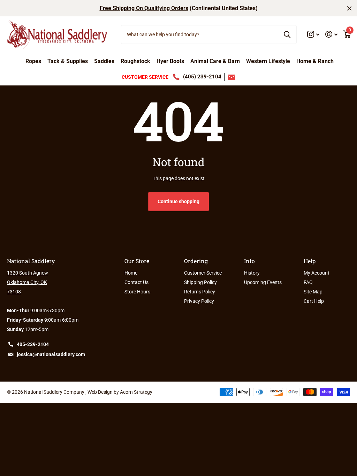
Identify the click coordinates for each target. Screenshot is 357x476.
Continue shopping (178, 201)
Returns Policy (199, 291)
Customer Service (203, 273)
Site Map (313, 291)
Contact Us (136, 282)
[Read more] (313, 34)
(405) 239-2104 (202, 77)
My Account (316, 273)
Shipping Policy (200, 282)
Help (310, 260)
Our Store (136, 260)
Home (130, 273)
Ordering (196, 260)
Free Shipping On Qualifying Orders (144, 8)
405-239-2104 (33, 344)
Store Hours (137, 291)
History (252, 273)
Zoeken (287, 34)
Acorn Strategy (136, 392)
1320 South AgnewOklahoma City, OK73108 (27, 282)
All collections (33, 63)
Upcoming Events (263, 282)
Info (249, 260)
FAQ (308, 282)
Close (349, 8)
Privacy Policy (199, 301)
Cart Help (314, 301)
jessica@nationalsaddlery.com (51, 354)
